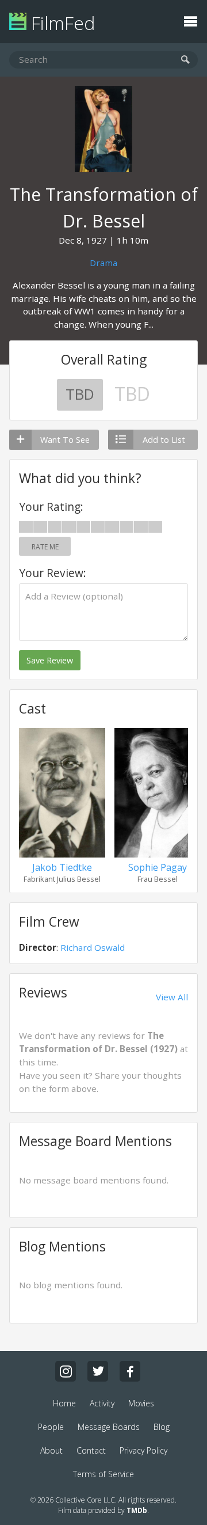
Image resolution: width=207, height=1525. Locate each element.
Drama (103, 262)
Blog (162, 1426)
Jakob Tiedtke (62, 867)
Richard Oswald (92, 947)
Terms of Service (103, 1474)
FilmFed (60, 22)
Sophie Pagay (157, 867)
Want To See (65, 439)
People (51, 1426)
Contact (91, 1450)
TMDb (136, 1510)
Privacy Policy (143, 1450)
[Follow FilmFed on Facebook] (130, 1371)
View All (172, 997)
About (51, 1450)
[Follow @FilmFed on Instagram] (65, 1371)
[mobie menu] (190, 20)
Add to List (164, 439)
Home (64, 1403)
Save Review (49, 660)
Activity (102, 1403)
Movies (141, 1403)
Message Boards (109, 1426)
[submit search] (185, 60)
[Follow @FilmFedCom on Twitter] (97, 1371)
